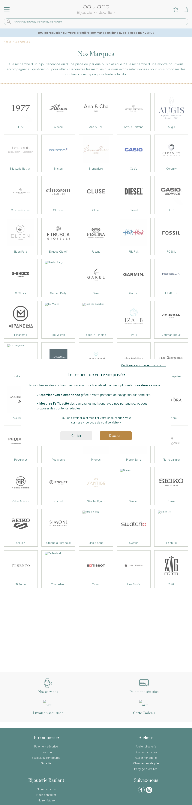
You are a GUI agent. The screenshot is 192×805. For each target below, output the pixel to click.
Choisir (76, 436)
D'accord (115, 436)
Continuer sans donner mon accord (143, 365)
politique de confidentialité (102, 422)
